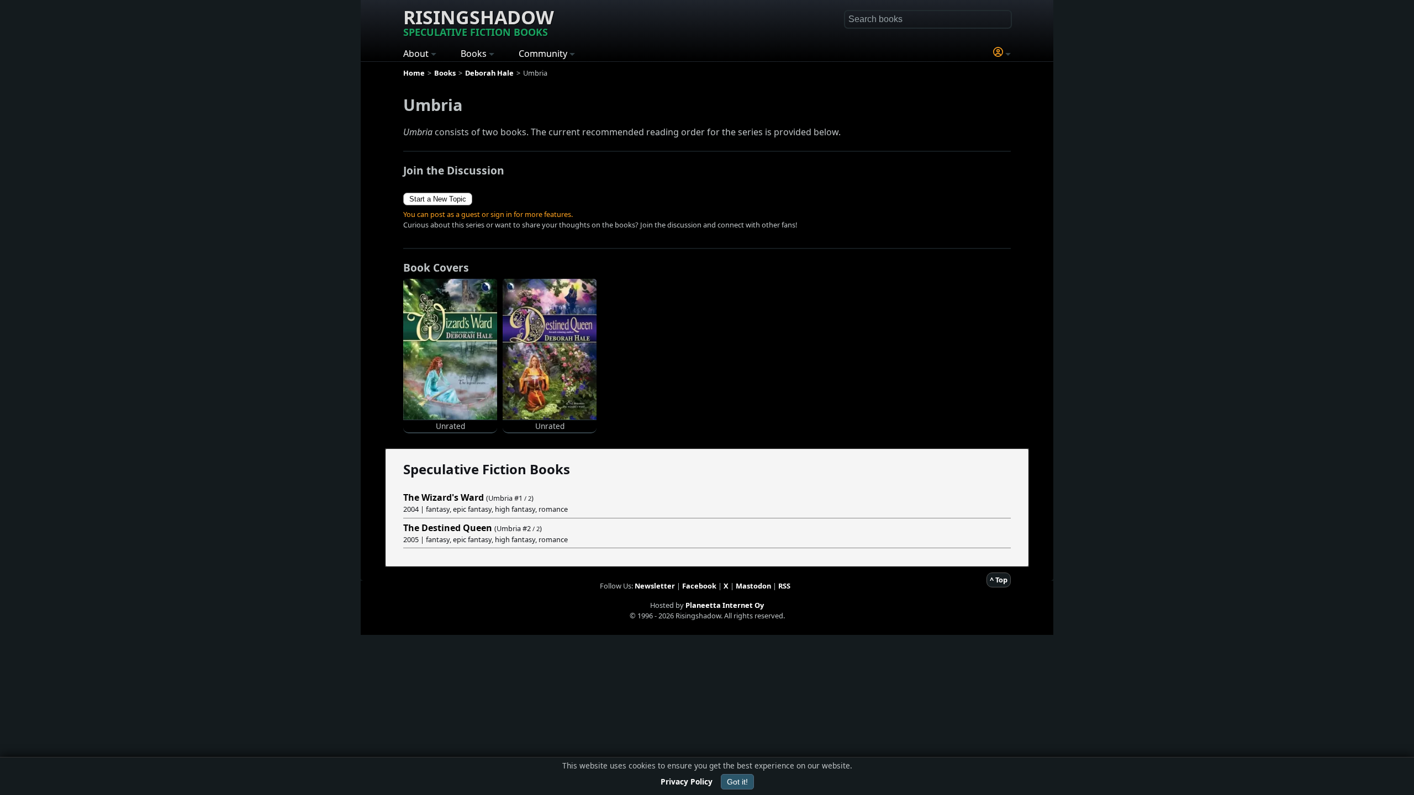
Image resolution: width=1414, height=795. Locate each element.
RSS (784, 586)
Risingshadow (478, 21)
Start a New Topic (437, 199)
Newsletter (655, 586)
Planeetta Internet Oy (724, 605)
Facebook (699, 586)
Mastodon (753, 586)
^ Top (998, 580)
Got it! (737, 781)
